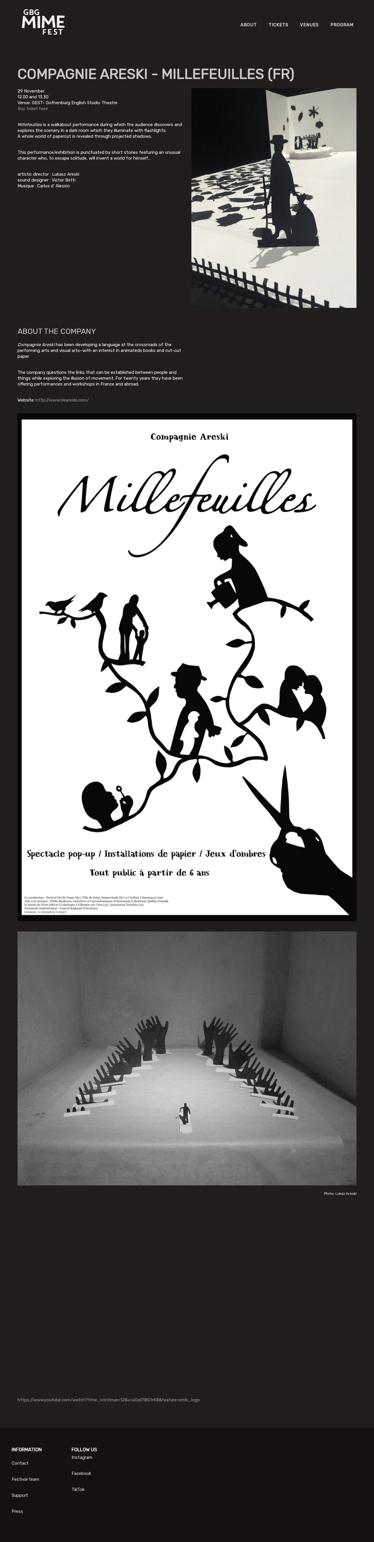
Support (20, 1495)
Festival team (25, 1479)
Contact (20, 1463)
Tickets (278, 24)
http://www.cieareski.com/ (62, 400)
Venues (309, 24)
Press (17, 1511)
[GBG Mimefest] (44, 25)
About (248, 24)
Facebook (81, 1473)
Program (342, 24)
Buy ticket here (33, 108)
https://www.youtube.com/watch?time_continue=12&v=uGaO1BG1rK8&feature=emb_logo (109, 1400)
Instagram (82, 1457)
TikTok (78, 1489)
